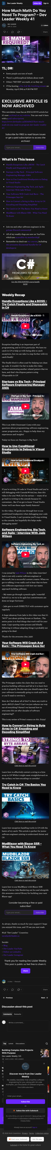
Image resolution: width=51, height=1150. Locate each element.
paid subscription (15, 118)
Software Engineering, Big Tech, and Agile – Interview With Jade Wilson (25, 188)
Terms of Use (37, 1116)
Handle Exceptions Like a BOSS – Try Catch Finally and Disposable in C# (25, 166)
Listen (45, 25)
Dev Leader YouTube (12, 948)
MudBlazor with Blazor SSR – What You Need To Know (22, 845)
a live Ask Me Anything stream (32, 86)
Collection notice (42, 1133)
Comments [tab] (7, 1014)
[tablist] (12, 1014)
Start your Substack (19, 1139)
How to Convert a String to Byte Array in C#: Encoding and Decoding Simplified (26, 203)
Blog (5, 945)
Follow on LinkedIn (12, 951)
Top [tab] (4, 1043)
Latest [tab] (10, 1043)
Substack (13, 1145)
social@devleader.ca (10, 935)
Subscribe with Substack (27, 1110)
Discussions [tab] (20, 1043)
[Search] (46, 1043)
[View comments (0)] (12, 32)
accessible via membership (27, 237)
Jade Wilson (21, 573)
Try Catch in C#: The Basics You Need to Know (27, 208)
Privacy (25, 1133)
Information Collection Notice (29, 1118)
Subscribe (37, 3)
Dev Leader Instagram (13, 955)
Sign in (46, 3)
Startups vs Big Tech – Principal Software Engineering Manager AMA (24, 174)
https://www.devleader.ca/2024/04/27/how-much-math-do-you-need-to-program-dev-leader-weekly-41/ (24, 125)
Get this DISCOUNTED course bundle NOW (25, 283)
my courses (32, 241)
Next (43, 998)
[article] (25, 1056)
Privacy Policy (25, 1121)
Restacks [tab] (17, 1014)
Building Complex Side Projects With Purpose (17, 1051)
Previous (9, 998)
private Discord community (18, 230)
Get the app (37, 1139)
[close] (44, 1063)
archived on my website (19, 115)
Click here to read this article (25, 765)
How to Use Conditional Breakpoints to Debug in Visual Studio (23, 449)
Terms (31, 1133)
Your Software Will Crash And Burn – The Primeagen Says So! (23, 644)
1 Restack (17, 981)
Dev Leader (12, 24)
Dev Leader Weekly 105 (11, 1056)
